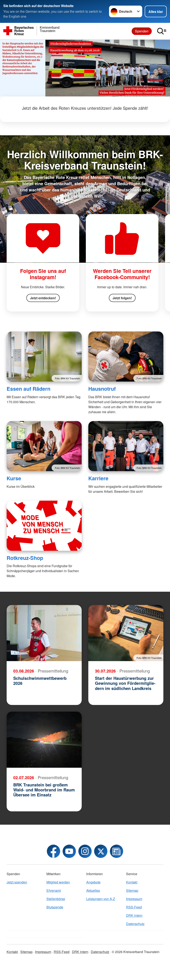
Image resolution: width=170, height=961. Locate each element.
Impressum (134, 898)
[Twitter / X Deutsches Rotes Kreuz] (100, 851)
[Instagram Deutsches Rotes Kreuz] (85, 851)
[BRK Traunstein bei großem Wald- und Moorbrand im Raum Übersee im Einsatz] (44, 740)
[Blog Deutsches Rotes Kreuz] (116, 851)
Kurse (14, 478)
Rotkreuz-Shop (25, 558)
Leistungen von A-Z (100, 898)
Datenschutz (135, 923)
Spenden (141, 31)
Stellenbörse (55, 898)
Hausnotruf (102, 388)
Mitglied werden (58, 882)
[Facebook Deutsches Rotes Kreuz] (53, 851)
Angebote (93, 882)
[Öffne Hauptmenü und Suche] (162, 31)
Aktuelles (93, 890)
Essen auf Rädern (28, 388)
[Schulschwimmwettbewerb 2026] (44, 633)
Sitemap (132, 890)
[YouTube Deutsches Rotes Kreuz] (69, 851)
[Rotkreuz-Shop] (44, 526)
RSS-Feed (134, 907)
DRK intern (134, 915)
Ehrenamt (53, 890)
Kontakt (131, 882)
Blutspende (54, 907)
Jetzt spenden (17, 882)
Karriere (98, 478)
